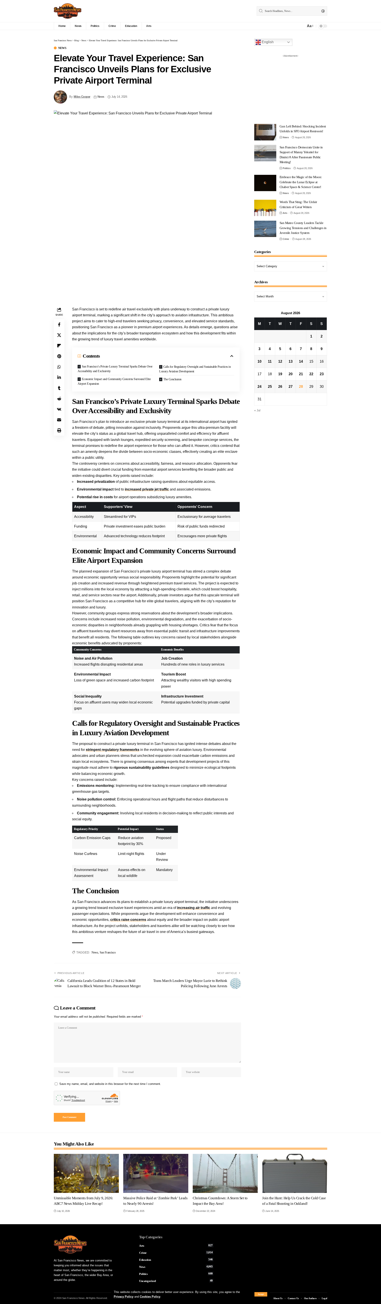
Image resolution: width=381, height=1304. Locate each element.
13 (291, 361)
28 (301, 386)
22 (311, 374)
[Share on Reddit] (59, 398)
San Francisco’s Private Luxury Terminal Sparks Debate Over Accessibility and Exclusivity (115, 369)
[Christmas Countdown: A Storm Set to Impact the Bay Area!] (225, 1173)
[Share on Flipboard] (59, 345)
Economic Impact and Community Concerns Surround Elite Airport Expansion (114, 381)
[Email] (59, 419)
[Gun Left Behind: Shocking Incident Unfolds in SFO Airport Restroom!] (265, 132)
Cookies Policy (150, 1296)
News (62, 48)
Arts (285, 213)
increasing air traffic (193, 908)
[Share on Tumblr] (59, 388)
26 (280, 386)
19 (280, 374)
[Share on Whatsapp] (59, 367)
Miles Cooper (82, 96)
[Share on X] (59, 335)
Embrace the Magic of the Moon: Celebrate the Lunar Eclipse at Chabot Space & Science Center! (301, 182)
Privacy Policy (123, 1296)
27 (291, 386)
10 (259, 361)
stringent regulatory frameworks (112, 750)
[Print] (59, 430)
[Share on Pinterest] (59, 356)
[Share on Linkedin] (59, 377)
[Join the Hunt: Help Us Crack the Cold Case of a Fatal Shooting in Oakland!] (294, 1173)
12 (280, 361)
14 (301, 361)
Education (176, 1259)
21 (301, 374)
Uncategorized (176, 1281)
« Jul (257, 410)
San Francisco (108, 952)
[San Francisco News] (67, 11)
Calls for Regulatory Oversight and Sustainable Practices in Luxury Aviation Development (195, 369)
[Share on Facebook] (59, 324)
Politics (286, 168)
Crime (286, 239)
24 (259, 386)
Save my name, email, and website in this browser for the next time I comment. (110, 1084)
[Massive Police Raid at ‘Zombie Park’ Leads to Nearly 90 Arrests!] (155, 1173)
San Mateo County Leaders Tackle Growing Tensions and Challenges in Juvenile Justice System (303, 228)
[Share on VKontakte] (59, 409)
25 (270, 386)
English (267, 42)
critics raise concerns (128, 920)
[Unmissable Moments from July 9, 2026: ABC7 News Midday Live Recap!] (86, 1173)
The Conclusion (172, 379)
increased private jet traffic (147, 489)
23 (322, 374)
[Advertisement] (292, 86)
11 (270, 361)
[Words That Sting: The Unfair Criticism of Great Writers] (265, 208)
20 (291, 374)
